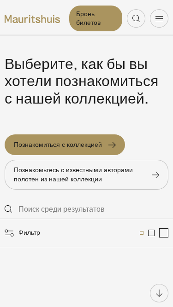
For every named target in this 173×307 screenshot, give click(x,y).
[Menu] (159, 18)
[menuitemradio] (141, 233)
